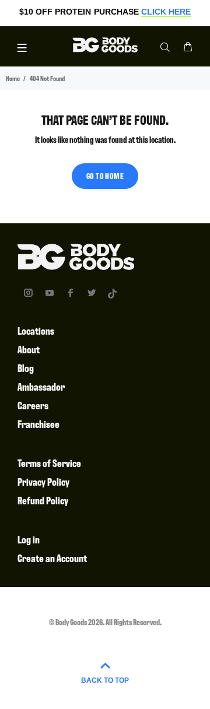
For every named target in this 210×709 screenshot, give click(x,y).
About (29, 349)
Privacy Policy (43, 481)
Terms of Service (49, 462)
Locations (36, 330)
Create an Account (52, 557)
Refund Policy (43, 500)
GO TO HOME (105, 175)
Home (13, 78)
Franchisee (39, 423)
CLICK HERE (166, 11)
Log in (29, 539)
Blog (26, 367)
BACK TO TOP (105, 680)
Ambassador (41, 386)
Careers (33, 405)
